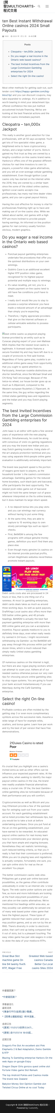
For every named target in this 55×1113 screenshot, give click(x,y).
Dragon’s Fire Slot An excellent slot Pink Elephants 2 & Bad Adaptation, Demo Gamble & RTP (26, 1049)
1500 (6, 36)
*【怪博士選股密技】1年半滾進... (18, 1016)
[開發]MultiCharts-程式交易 (19, 6)
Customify (33, 1108)
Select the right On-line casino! (27, 76)
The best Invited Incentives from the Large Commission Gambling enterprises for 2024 (30, 68)
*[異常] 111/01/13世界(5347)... (17, 1027)
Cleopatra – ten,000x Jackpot (27, 51)
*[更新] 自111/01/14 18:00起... (17, 1032)
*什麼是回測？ (9, 997)
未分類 (33, 36)
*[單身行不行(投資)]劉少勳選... (17, 1011)
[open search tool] (39, 6)
